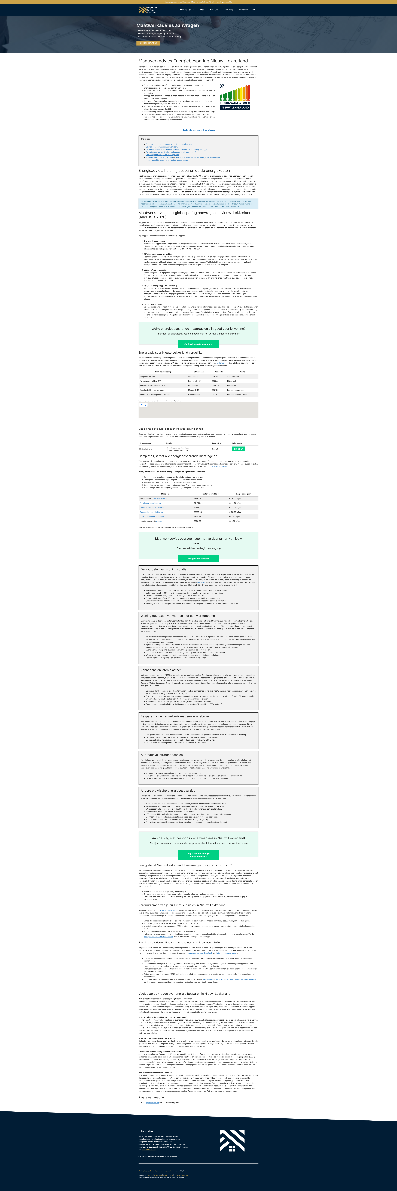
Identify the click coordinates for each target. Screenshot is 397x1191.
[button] (199, 130)
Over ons (150, 1175)
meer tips (159, 521)
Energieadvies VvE (247, 10)
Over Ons (214, 10)
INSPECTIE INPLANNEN (148, 43)
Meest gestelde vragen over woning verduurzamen (167, 160)
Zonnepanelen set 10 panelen (152, 507)
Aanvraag (228, 10)
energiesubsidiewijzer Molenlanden (158, 937)
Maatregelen (185, 10)
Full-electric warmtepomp (150, 503)
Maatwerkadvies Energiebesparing (150, 1171)
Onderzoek (158, 1175)
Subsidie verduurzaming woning (159, 157)
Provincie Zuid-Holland (168, 910)
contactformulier (148, 1150)
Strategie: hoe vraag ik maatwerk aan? (162, 147)
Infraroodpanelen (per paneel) (152, 516)
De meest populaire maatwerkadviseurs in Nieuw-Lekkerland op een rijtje (176, 149)
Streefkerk (208, 953)
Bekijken (238, 449)
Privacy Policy (168, 1175)
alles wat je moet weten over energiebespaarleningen (198, 157)
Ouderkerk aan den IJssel (226, 953)
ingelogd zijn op (152, 1103)
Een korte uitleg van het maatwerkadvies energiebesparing (170, 144)
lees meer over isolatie (159, 498)
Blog (202, 10)
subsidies (201, 582)
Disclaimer (177, 1175)
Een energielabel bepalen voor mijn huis (162, 155)
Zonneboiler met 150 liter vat (151, 512)
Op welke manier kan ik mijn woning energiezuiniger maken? (171, 152)
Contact (185, 1175)
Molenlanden (222, 363)
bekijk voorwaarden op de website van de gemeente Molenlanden (229, 979)
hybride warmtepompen (217, 466)
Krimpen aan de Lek (194, 953)
